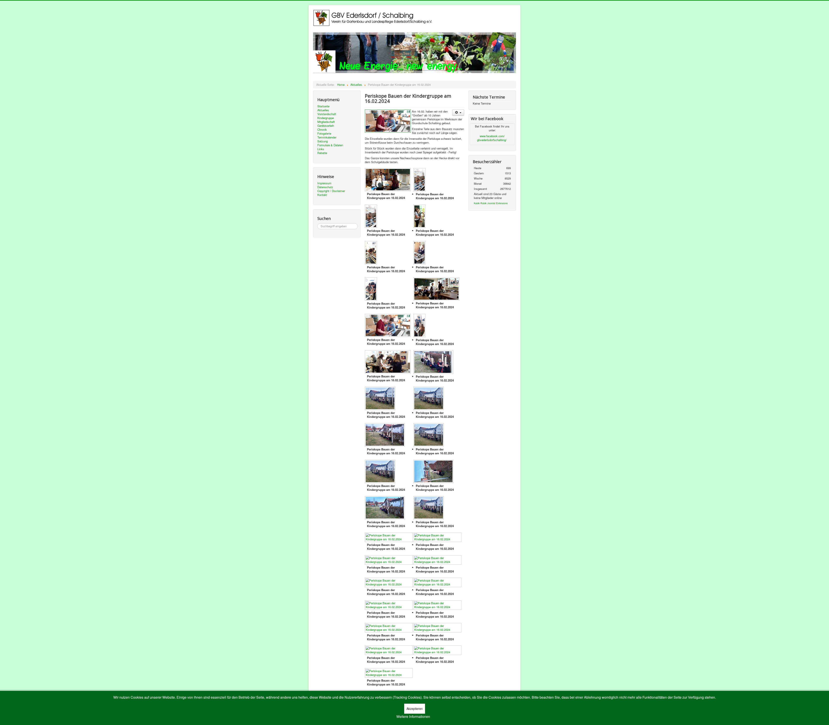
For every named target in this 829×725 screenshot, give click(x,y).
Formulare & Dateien (330, 145)
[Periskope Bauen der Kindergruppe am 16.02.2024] (388, 180)
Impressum (324, 183)
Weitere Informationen (413, 717)
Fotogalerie (324, 133)
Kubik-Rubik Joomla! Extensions (491, 203)
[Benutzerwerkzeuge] (458, 113)
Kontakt (322, 195)
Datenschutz (325, 187)
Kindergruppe (325, 118)
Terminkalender (326, 137)
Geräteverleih (325, 126)
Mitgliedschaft (326, 122)
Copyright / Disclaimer (331, 191)
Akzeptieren (415, 708)
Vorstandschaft (326, 114)
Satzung (322, 141)
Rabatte (322, 153)
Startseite (323, 106)
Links (320, 149)
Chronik (322, 130)
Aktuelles (323, 110)
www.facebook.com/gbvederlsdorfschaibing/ (492, 138)
